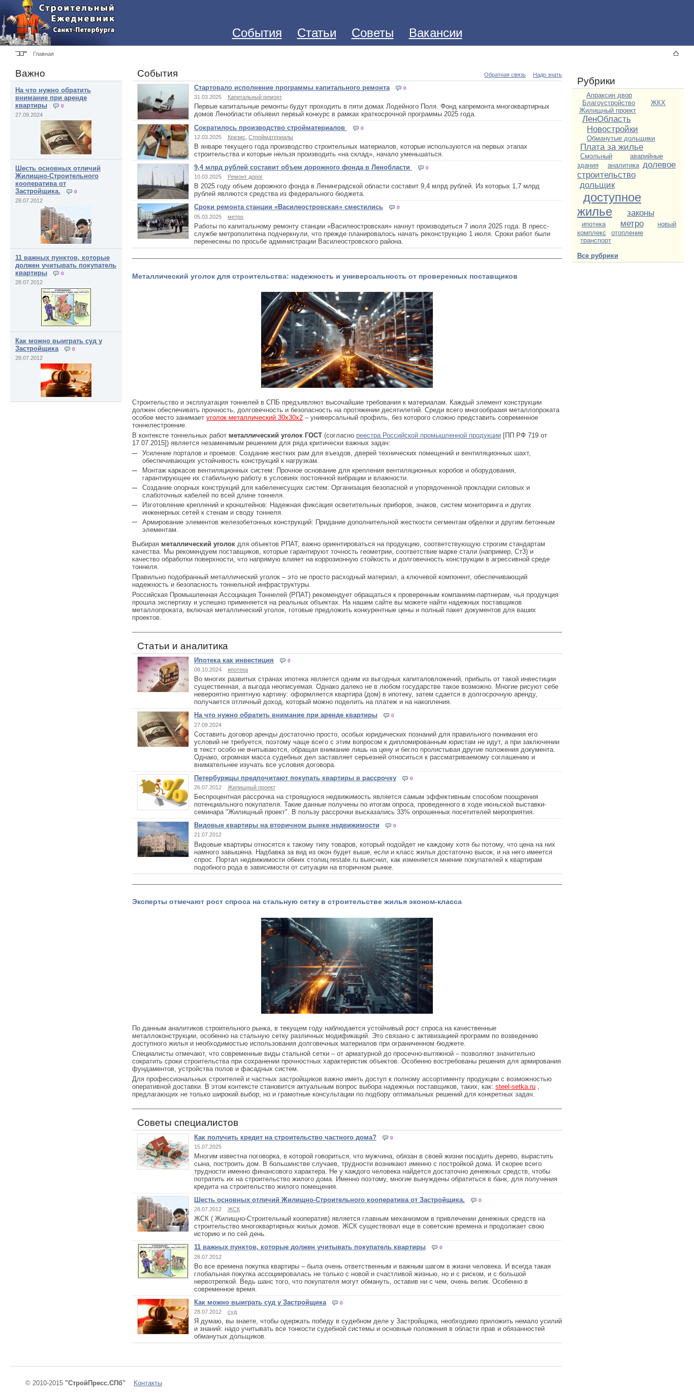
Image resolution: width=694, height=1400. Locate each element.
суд (232, 1312)
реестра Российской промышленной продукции (428, 435)
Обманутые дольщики (621, 138)
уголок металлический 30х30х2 (254, 417)
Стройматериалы (270, 137)
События (257, 33)
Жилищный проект (251, 787)
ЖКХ (658, 103)
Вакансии (435, 33)
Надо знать (547, 75)
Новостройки (612, 129)
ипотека (238, 669)
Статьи (316, 33)
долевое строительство (626, 170)
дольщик (597, 185)
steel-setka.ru (515, 1086)
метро (235, 217)
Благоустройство (608, 103)
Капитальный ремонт (255, 97)
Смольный (596, 156)
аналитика (623, 165)
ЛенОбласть (606, 119)
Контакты (148, 1383)
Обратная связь (505, 75)
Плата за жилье (611, 147)
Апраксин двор (609, 95)
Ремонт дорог (245, 177)
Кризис (236, 137)
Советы (373, 33)
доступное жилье (609, 204)
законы (640, 213)
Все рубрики (597, 255)
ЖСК (234, 1209)
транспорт (595, 240)
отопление (627, 233)
